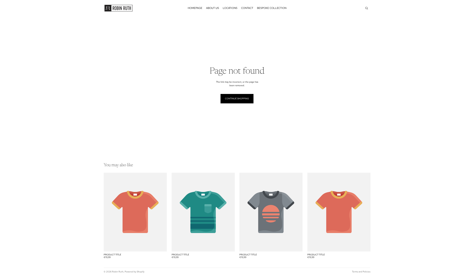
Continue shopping (237, 98)
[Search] (367, 8)
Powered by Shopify (134, 271)
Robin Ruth (117, 271)
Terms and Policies (361, 271)
